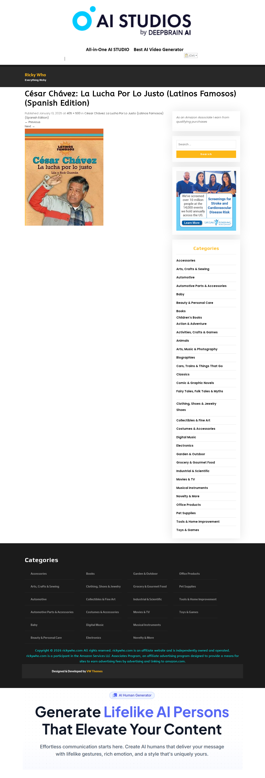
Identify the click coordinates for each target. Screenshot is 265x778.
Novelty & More (187, 496)
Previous (32, 122)
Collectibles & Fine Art (193, 420)
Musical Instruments (192, 488)
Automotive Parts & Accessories (201, 286)
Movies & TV (185, 479)
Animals (182, 341)
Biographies (185, 357)
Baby (180, 294)
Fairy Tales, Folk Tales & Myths (199, 391)
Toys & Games (187, 530)
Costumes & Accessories (195, 429)
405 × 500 (74, 113)
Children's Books (189, 317)
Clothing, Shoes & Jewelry (196, 404)
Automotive (185, 277)
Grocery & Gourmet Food (195, 462)
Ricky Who (35, 74)
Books (181, 311)
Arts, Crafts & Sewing (192, 269)
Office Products (188, 505)
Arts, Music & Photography (196, 349)
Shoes (181, 410)
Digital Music (186, 437)
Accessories (185, 260)
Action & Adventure (191, 324)
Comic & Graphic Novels (195, 383)
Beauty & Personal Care (194, 303)
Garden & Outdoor (190, 454)
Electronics (184, 446)
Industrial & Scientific (193, 471)
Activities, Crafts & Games (197, 332)
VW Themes (94, 671)
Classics (183, 374)
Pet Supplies (186, 513)
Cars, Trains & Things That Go (199, 366)
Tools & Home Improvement (198, 522)
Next (30, 126)
